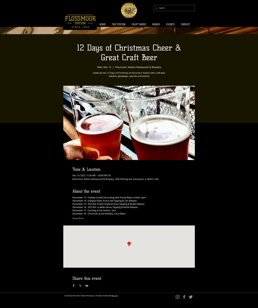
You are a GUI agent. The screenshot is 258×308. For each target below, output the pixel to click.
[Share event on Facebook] (73, 285)
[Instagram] (177, 297)
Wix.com (115, 296)
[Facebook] (184, 297)
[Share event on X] (80, 285)
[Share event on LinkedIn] (87, 285)
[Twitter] (190, 297)
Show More (78, 218)
